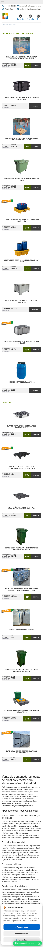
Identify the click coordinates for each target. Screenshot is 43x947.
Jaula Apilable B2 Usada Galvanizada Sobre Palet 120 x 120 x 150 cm (21, 58)
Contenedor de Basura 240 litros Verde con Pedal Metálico (21, 549)
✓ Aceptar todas (21, 927)
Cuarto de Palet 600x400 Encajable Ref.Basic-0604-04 (21, 427)
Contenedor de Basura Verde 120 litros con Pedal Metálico (21, 670)
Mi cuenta (30, 19)
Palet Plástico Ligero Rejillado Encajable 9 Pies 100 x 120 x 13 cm (21, 508)
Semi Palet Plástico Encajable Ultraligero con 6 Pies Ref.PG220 (21, 467)
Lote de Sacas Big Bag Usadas (21, 629)
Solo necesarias (21, 933)
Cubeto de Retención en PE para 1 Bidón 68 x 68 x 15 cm (21, 220)
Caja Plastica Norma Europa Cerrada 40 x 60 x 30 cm (21, 342)
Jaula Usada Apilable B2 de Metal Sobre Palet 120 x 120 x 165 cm (21, 139)
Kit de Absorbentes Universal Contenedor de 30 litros (21, 711)
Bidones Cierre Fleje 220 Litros (21, 382)
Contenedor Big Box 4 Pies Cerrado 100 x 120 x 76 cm (21, 301)
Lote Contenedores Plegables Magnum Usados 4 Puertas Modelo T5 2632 (21, 589)
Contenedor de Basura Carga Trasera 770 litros (21, 180)
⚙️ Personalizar (21, 940)
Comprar (36, 65)
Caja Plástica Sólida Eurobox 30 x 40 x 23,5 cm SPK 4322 (21, 98)
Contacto (20, 19)
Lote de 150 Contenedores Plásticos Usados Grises (21, 752)
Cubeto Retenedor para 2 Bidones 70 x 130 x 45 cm (21, 261)
